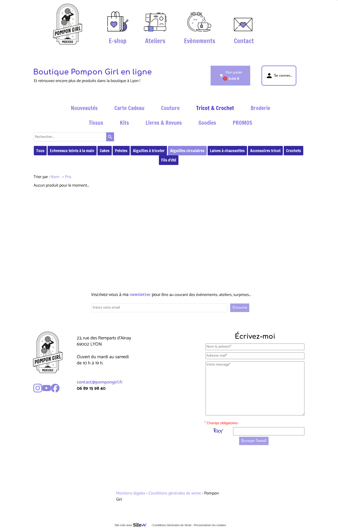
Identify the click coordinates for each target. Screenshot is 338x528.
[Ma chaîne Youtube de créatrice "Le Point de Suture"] (46, 388)
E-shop (117, 41)
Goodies (207, 123)
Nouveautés (84, 108)
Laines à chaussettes (227, 150)
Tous (40, 150)
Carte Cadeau (129, 108)
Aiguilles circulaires (187, 150)
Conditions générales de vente (175, 493)
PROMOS (242, 123)
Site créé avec (124, 525)
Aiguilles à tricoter (149, 150)
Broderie (260, 108)
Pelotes (121, 150)
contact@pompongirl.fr (100, 382)
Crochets (293, 150)
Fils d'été (168, 160)
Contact (244, 41)
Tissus (96, 123)
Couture (170, 108)
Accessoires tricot (265, 150)
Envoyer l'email (253, 441)
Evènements (199, 41)
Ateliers (155, 41)
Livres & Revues (164, 123)
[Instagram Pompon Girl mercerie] (37, 388)
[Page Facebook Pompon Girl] (55, 388)
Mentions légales (131, 493)
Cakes (104, 150)
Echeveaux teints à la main (72, 150)
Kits (124, 123)
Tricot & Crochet (215, 108)
